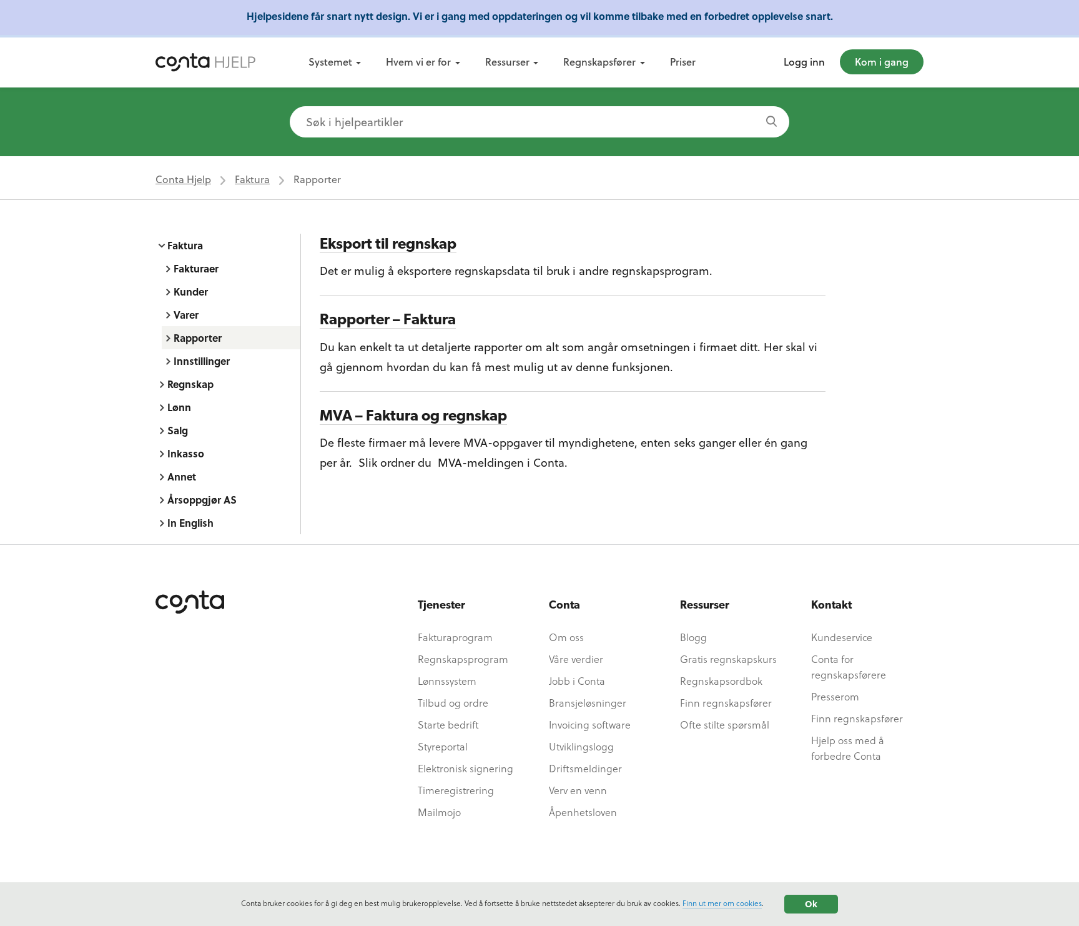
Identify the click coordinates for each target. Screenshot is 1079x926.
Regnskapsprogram (463, 659)
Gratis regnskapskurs (728, 659)
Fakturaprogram (455, 637)
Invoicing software (590, 724)
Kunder (191, 291)
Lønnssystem (447, 681)
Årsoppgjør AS (202, 499)
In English (190, 522)
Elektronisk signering (465, 768)
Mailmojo (439, 812)
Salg (177, 430)
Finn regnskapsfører (726, 702)
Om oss (566, 637)
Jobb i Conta (577, 681)
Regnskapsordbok (721, 681)
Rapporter (198, 338)
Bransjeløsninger (587, 702)
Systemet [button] (330, 61)
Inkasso (185, 453)
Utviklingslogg (581, 746)
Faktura (252, 179)
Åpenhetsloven (583, 812)
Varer (186, 314)
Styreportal (443, 746)
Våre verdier (576, 659)
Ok (811, 903)
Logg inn (804, 61)
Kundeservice (841, 637)
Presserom (835, 696)
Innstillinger (202, 361)
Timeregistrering (456, 790)
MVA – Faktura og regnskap (413, 416)
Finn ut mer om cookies (722, 903)
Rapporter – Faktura (388, 320)
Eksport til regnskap (388, 244)
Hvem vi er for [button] (418, 61)
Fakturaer (196, 268)
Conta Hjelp (183, 179)
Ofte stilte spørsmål (724, 724)
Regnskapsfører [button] (599, 61)
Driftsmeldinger (585, 768)
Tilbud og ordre (453, 702)
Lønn (179, 407)
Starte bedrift (448, 724)
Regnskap (190, 384)
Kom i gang (882, 61)
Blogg (693, 637)
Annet (181, 476)
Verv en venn (578, 790)
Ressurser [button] (507, 61)
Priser (683, 61)
